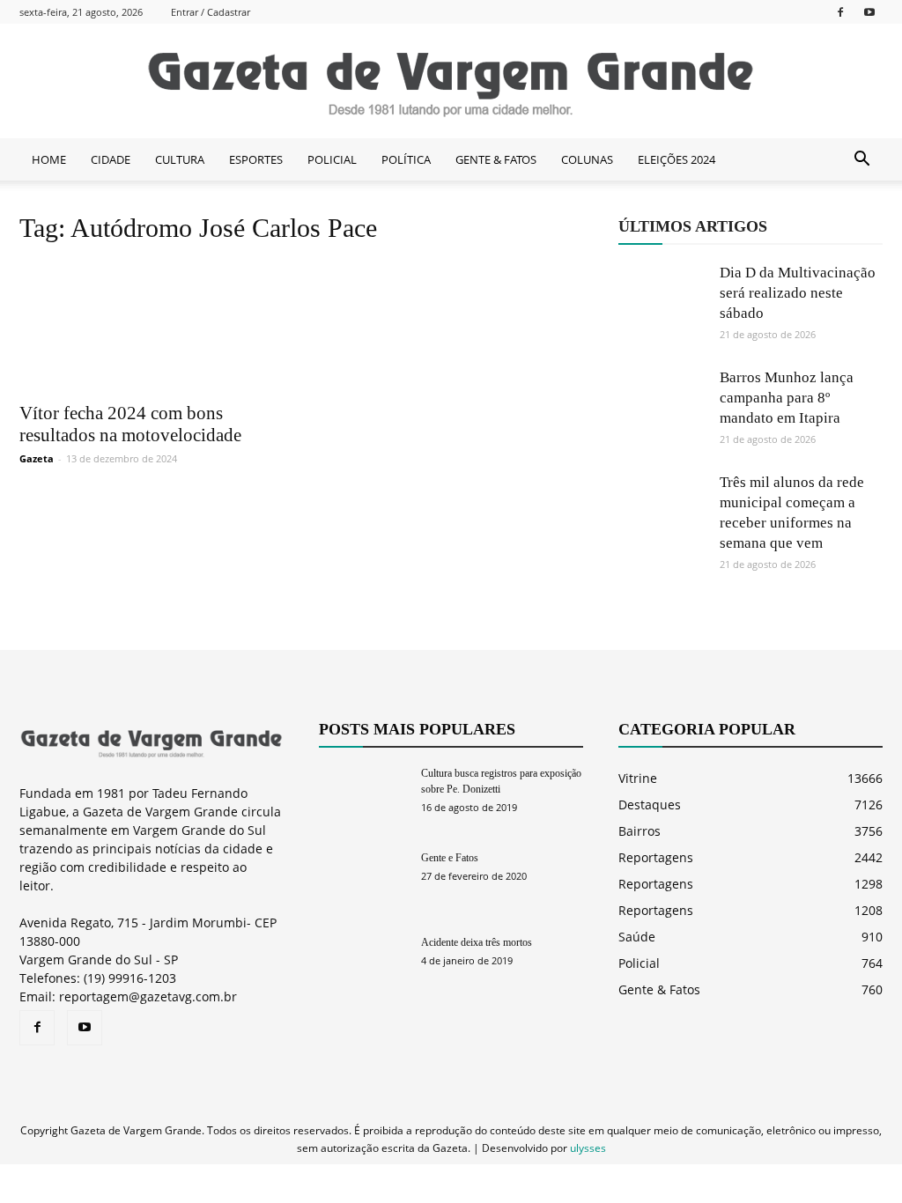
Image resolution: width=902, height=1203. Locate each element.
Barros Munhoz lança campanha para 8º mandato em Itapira (787, 397)
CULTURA (179, 159)
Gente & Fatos (659, 989)
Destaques (649, 804)
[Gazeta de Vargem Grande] (451, 82)
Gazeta (36, 458)
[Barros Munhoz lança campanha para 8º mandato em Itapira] (662, 411)
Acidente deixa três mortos (476, 942)
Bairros (639, 831)
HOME (49, 159)
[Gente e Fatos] (363, 880)
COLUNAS (587, 159)
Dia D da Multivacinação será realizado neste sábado (798, 292)
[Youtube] (869, 12)
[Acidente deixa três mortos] (363, 964)
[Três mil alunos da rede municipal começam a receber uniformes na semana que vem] (662, 516)
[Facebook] (840, 12)
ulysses (588, 1147)
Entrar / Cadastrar (210, 11)
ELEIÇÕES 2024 (676, 159)
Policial (639, 963)
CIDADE (110, 159)
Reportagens (655, 857)
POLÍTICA (406, 159)
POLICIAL (332, 159)
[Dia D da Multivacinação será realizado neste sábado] (662, 306)
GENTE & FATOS (495, 159)
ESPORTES (256, 159)
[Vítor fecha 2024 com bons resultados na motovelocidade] (151, 326)
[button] (861, 159)
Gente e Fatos (449, 858)
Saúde (636, 936)
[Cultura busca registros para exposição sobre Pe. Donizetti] (363, 795)
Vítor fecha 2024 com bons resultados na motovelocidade (130, 424)
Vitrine (637, 778)
